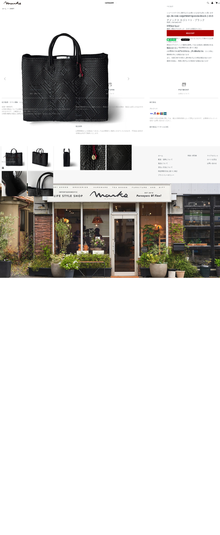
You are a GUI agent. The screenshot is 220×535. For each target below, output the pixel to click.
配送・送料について (165, 159)
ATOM (194, 155)
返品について (163, 163)
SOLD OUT (190, 33)
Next (128, 79)
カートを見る (212, 159)
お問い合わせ (212, 163)
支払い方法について (165, 167)
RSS (189, 155)
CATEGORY (109, 3)
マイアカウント (212, 155)
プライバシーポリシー (166, 175)
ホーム (160, 155)
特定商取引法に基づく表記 (167, 171)
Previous (5, 79)
